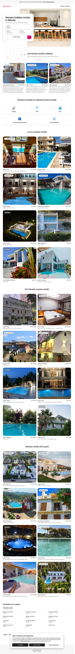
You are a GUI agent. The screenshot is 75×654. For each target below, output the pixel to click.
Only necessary (37, 645)
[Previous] (34, 60)
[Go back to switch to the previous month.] (7, 36)
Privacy (34, 651)
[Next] (40, 60)
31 (7, 57)
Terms (39, 651)
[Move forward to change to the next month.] (24, 36)
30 (25, 54)
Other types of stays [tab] (8, 607)
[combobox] (18, 27)
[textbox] (12, 33)
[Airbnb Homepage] (6, 6)
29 (22, 54)
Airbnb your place (65, 6)
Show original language (48, 2)
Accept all (20, 645)
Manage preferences (54, 645)
